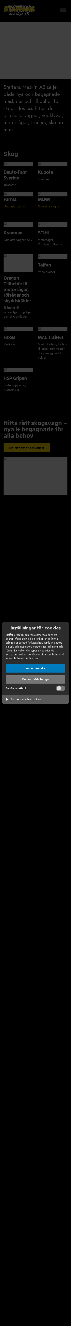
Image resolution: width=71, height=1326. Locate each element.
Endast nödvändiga (35, 679)
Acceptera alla (35, 668)
